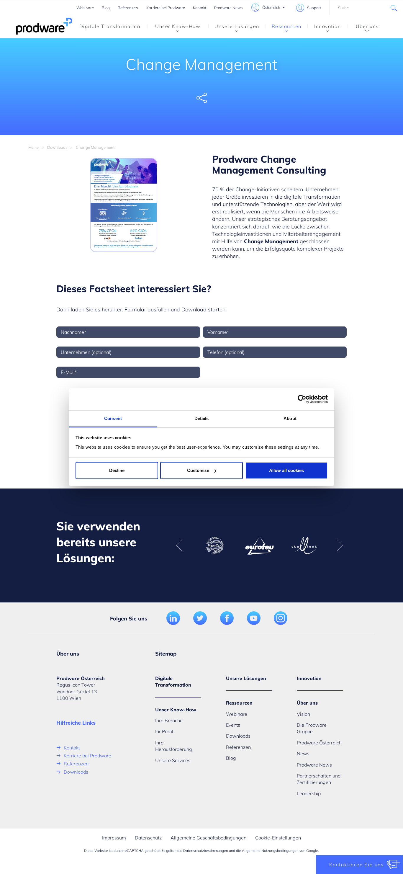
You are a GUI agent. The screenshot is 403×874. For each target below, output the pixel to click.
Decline (116, 470)
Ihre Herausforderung (173, 746)
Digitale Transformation (109, 26)
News (303, 754)
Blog (106, 7)
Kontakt (199, 7)
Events (233, 725)
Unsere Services (172, 760)
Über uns (367, 26)
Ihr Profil (164, 731)
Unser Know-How (177, 26)
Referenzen (128, 7)
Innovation (327, 26)
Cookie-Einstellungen (278, 838)
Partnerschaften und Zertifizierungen (318, 779)
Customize (198, 470)
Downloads (57, 147)
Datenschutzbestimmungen (205, 850)
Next (340, 545)
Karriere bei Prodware (165, 7)
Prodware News (228, 7)
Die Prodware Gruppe (312, 728)
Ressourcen (287, 26)
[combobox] (366, 7)
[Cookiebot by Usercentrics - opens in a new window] (302, 399)
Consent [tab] (113, 418)
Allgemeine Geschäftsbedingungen (208, 838)
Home (33, 147)
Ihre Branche (169, 720)
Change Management (271, 241)
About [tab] (290, 418)
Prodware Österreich (319, 743)
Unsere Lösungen (236, 26)
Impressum (114, 838)
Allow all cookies (286, 470)
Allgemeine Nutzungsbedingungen (270, 850)
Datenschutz (148, 838)
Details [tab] (201, 418)
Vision (303, 714)
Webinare (85, 7)
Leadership (309, 793)
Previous (179, 545)
